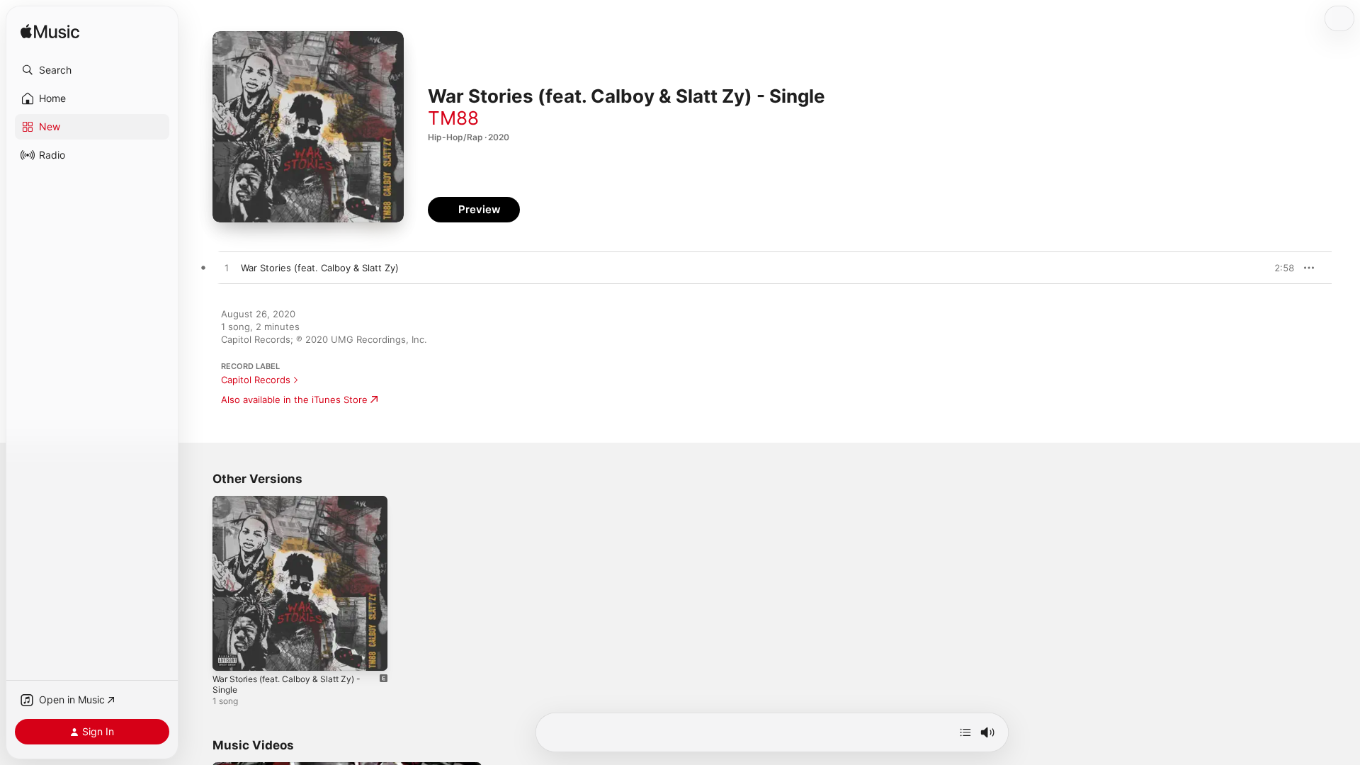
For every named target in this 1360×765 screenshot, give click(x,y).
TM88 (453, 118)
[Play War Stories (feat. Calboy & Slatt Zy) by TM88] (226, 268)
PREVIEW (1278, 268)
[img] (50, 32)
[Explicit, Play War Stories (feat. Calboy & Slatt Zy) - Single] (230, 653)
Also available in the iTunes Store (294, 399)
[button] (92, 70)
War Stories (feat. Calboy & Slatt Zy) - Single (295, 507)
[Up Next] (965, 732)
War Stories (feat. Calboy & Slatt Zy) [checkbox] (320, 267)
